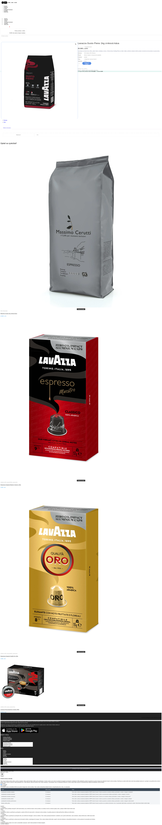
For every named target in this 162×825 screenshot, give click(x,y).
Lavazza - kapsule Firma (11, 706)
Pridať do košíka (86, 64)
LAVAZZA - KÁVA (85, 70)
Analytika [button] (2, 813)
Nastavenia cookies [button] (4, 771)
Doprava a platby (7, 746)
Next (5, 122)
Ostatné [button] (2, 820)
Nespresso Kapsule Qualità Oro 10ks (9, 656)
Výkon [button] (2, 809)
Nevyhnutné (4, 784)
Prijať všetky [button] (11, 771)
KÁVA (1, 310)
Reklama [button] (2, 816)
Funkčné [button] (2, 806)
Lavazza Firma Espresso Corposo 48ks (10, 709)
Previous (5, 120)
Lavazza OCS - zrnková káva (93, 70)
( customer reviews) (88, 46)
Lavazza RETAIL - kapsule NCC (12, 482)
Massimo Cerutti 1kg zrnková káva (9, 313)
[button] (76, 44)
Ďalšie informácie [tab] (7, 127)
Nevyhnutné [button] (3, 783)
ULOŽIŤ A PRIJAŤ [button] (5, 823)
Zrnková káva (5, 310)
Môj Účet (6, 24)
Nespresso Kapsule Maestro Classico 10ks (11, 484)
